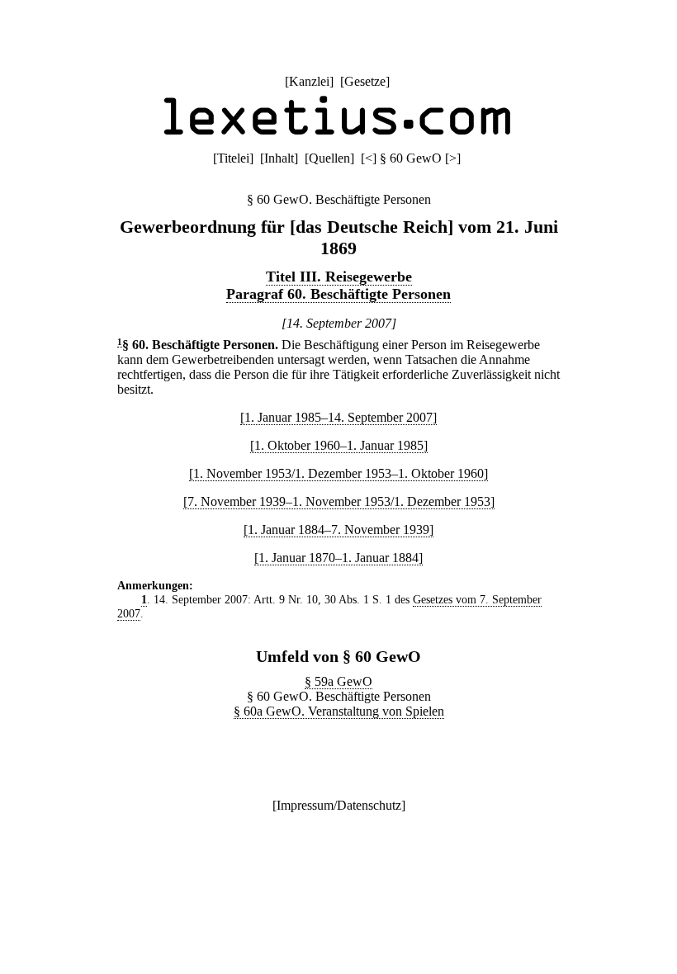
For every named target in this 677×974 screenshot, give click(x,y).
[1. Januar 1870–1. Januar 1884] (338, 558)
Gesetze (365, 81)
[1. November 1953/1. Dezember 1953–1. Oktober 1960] (338, 473)
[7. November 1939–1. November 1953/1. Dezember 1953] (339, 501)
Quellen (329, 158)
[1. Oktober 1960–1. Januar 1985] (339, 445)
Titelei (233, 158)
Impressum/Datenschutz (339, 805)
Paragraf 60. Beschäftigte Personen (338, 294)
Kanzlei (309, 81)
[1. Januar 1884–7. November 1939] (338, 529)
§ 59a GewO (338, 681)
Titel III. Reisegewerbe (339, 276)
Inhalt (279, 158)
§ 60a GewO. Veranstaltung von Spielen (339, 711)
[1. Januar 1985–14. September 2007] (338, 417)
